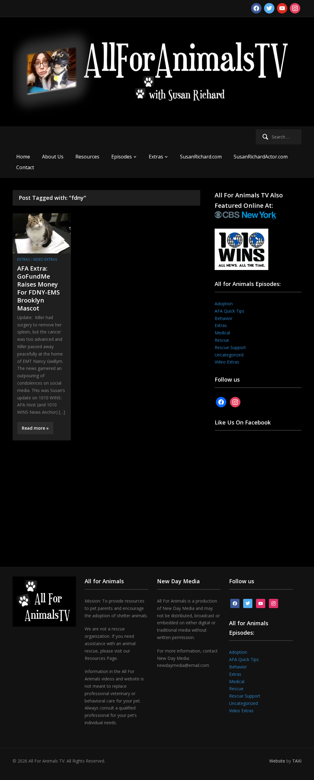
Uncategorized (229, 355)
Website (277, 761)
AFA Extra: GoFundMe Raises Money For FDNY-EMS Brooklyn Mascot (38, 288)
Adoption (224, 303)
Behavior (223, 318)
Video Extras (45, 259)
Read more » (35, 428)
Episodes (121, 156)
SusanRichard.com (201, 156)
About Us (52, 156)
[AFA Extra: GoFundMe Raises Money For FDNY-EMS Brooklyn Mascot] (42, 233)
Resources (87, 156)
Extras (156, 156)
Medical (222, 333)
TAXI (296, 761)
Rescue (222, 340)
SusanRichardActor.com (261, 156)
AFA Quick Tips (229, 311)
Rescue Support (230, 347)
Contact (25, 167)
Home (23, 156)
